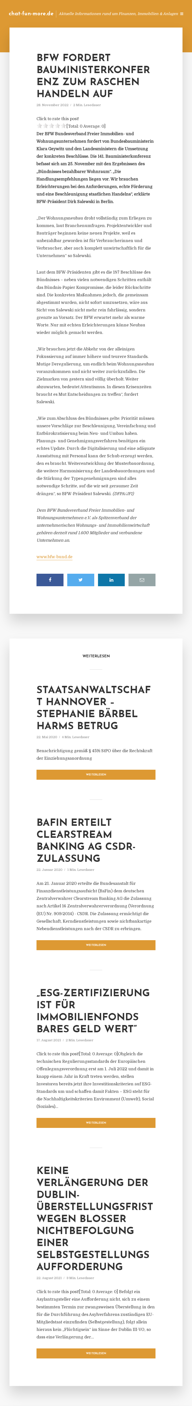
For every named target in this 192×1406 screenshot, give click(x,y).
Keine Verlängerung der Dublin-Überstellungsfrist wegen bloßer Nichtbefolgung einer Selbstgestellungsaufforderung (94, 1219)
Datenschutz (162, 13)
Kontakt (112, 13)
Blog (93, 13)
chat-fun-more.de (31, 14)
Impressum (135, 13)
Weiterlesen (96, 774)
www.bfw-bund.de (54, 557)
